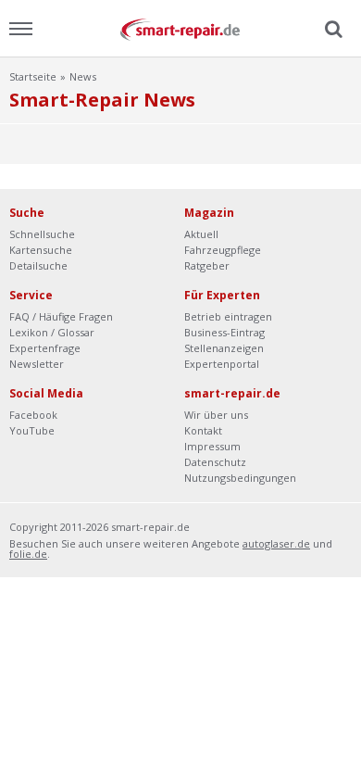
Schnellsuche (42, 234)
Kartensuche (40, 250)
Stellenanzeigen (224, 348)
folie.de (28, 554)
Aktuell (201, 234)
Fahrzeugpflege (222, 250)
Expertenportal (221, 364)
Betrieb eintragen (228, 316)
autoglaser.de (276, 543)
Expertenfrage (45, 348)
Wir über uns (216, 415)
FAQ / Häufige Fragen (61, 316)
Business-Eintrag (224, 332)
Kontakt (203, 430)
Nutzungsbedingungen (240, 478)
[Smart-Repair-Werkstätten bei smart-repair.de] (180, 28)
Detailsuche (38, 265)
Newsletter (36, 364)
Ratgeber (207, 265)
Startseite (32, 76)
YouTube (32, 430)
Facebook (33, 415)
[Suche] (331, 29)
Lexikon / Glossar (51, 332)
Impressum (212, 446)
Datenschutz (215, 462)
